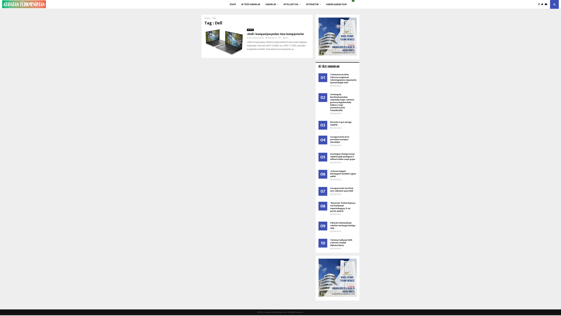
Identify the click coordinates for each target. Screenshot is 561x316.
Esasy (233, 4)
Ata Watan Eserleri (256, 38)
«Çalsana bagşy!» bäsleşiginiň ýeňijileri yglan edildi (343, 173)
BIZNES (250, 30)
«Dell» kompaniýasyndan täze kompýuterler (275, 34)
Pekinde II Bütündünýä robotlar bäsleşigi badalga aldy (342, 225)
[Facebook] (539, 4)
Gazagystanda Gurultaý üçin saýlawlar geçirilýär (341, 190)
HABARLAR (270, 4)
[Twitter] (543, 4)
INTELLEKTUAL (291, 4)
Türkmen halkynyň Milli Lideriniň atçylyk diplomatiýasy (341, 242)
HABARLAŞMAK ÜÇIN (336, 4)
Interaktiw (312, 4)
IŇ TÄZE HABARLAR (250, 4)
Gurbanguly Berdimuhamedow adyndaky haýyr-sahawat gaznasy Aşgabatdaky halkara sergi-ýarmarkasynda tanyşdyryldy (342, 102)
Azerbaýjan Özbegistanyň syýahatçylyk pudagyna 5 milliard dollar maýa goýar (342, 156)
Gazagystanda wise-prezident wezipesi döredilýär (340, 139)
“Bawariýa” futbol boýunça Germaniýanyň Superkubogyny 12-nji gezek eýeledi (342, 207)
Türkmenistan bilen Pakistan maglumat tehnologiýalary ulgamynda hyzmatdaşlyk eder (343, 78)
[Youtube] (547, 4)
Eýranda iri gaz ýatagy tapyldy (341, 123)
